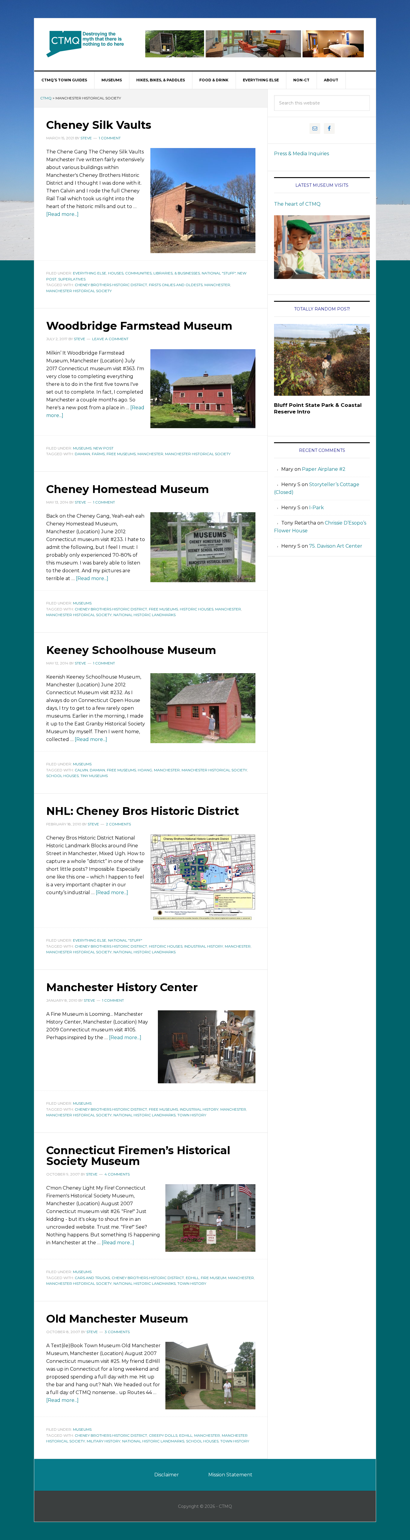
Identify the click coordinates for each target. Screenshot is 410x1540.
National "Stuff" (219, 273)
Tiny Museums (94, 775)
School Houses (62, 775)
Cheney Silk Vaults (98, 125)
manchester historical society (79, 291)
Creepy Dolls (163, 1435)
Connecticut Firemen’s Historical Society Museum (138, 1156)
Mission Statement (230, 1475)
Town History (191, 1115)
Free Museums (121, 454)
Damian (82, 454)
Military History (103, 1441)
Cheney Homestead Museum (127, 489)
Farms (98, 454)
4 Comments (117, 1174)
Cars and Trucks (92, 1277)
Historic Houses (196, 609)
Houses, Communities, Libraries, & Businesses (154, 273)
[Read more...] (62, 214)
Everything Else (89, 273)
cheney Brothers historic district (111, 285)
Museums (82, 448)
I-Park (316, 507)
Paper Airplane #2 (323, 469)
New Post (103, 448)
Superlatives (72, 279)
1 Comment (110, 138)
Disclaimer (166, 1475)
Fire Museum (213, 1277)
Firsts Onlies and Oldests (176, 285)
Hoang (145, 770)
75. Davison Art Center (335, 546)
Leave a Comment (110, 339)
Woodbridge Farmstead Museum (139, 325)
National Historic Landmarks (144, 615)
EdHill (192, 1277)
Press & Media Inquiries (301, 153)
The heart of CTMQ (297, 204)
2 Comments (118, 824)
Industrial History (203, 946)
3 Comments (117, 1332)
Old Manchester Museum (117, 1318)
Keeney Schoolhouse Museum (131, 650)
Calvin (81, 770)
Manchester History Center (122, 987)
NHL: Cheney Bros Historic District (142, 811)
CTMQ (85, 43)
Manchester (217, 285)
